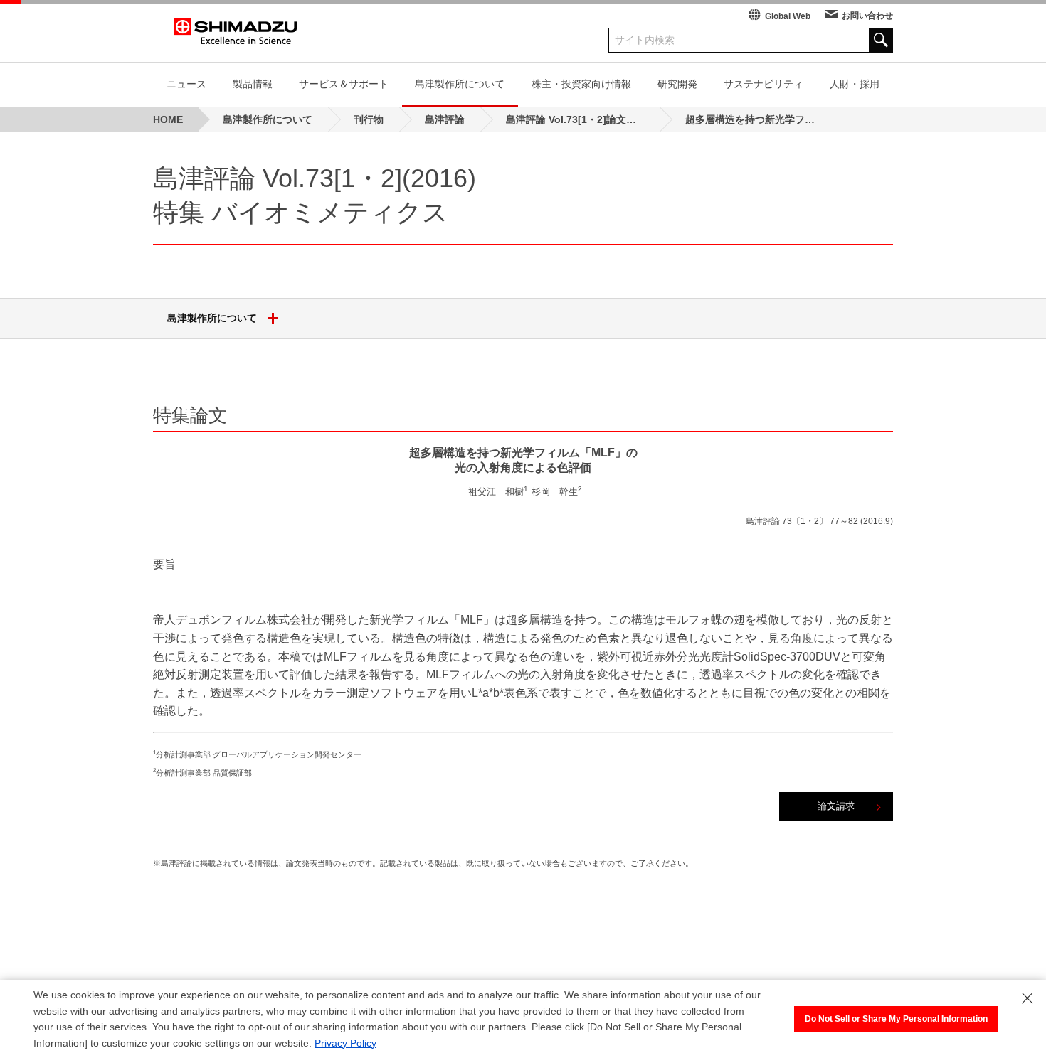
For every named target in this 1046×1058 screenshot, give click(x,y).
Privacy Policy (345, 1043)
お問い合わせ (867, 16)
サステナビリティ (763, 84)
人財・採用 (854, 84)
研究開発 (677, 84)
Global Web (787, 16)
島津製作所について (459, 84)
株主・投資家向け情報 (581, 84)
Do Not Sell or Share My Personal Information (896, 1019)
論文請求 (836, 806)
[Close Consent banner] (1027, 998)
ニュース (186, 84)
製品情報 (253, 84)
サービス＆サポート (344, 84)
